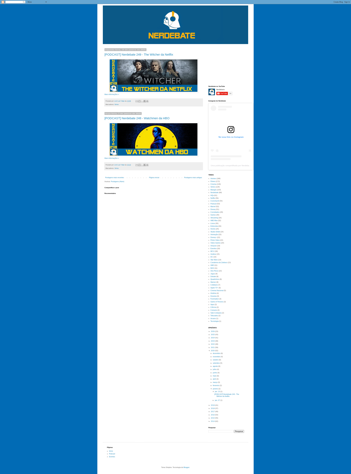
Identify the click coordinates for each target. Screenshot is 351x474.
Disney (213, 209)
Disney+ (213, 237)
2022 (213, 344)
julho (215, 369)
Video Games (215, 243)
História (213, 293)
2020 (213, 351)
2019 (213, 405)
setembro (216, 363)
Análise (213, 254)
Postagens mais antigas (193, 178)
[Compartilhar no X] (142, 101)
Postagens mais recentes (114, 178)
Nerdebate (214, 192)
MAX (212, 268)
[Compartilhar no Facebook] (144, 101)
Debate (213, 276)
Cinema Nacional (216, 290)
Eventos (213, 248)
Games (213, 215)
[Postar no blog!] (139, 101)
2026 (213, 331)
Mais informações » (111, 94)
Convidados (215, 212)
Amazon (213, 246)
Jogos (212, 274)
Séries (116, 104)
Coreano (213, 310)
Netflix (212, 198)
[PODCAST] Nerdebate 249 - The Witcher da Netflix (138, 54)
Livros (212, 223)
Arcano (213, 318)
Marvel (213, 206)
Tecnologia (214, 321)
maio (215, 376)
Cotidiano (214, 285)
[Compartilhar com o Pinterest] (147, 101)
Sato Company (216, 313)
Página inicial (154, 178)
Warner (213, 282)
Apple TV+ (214, 288)
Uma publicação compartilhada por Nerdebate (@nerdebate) (237, 165)
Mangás (213, 190)
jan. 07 (217, 400)
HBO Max (214, 220)
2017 (213, 412)
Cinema (213, 184)
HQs (212, 195)
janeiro (215, 389)
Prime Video (215, 240)
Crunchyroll (214, 201)
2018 (213, 408)
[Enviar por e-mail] (136, 101)
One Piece (214, 271)
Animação (214, 234)
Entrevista (214, 226)
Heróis (212, 229)
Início (111, 451)
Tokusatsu (214, 316)
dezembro (217, 353)
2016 (213, 415)
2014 (213, 421)
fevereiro (216, 385)
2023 (213, 341)
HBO (212, 265)
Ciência (213, 307)
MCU (212, 251)
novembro (217, 357)
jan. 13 (217, 391)
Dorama (213, 296)
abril (214, 379)
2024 (213, 338)
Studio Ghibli (215, 232)
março (215, 382)
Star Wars (214, 260)
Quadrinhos (214, 279)
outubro (216, 360)
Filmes (212, 181)
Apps (212, 304)
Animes (213, 178)
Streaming (214, 218)
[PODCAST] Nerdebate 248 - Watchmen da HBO (136, 118)
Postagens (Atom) (117, 182)
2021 (213, 347)
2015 (213, 418)
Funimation (214, 299)
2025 (213, 335)
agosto (215, 366)
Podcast (213, 204)
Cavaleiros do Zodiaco (218, 262)
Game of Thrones (216, 302)
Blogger (186, 467)
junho (215, 373)
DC (211, 257)
